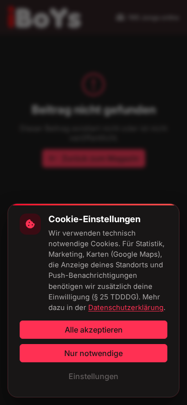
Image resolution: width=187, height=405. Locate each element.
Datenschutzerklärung (126, 307)
